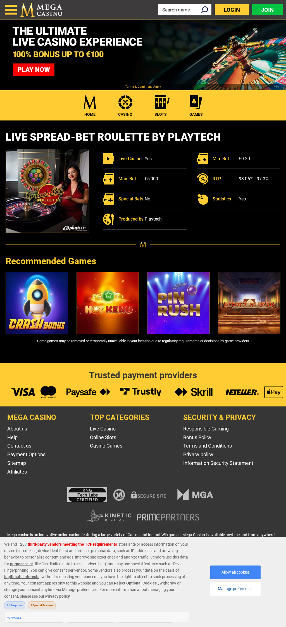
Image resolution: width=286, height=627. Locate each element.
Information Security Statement (218, 463)
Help (12, 437)
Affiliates (17, 472)
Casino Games (106, 446)
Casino (125, 114)
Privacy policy (198, 454)
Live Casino (103, 429)
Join (267, 9)
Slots (160, 114)
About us (17, 429)
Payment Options (26, 454)
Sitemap (16, 463)
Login (232, 9)
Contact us (19, 446)
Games (196, 114)
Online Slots (103, 437)
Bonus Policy (197, 437)
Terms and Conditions (207, 446)
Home (90, 114)
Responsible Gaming (206, 429)
